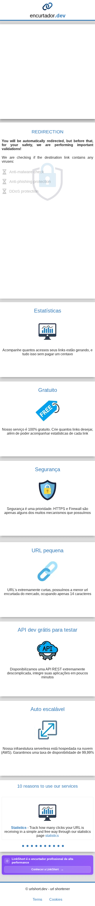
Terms (37, 899)
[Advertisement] (47, 71)
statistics (52, 835)
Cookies (55, 899)
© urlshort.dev (36, 889)
